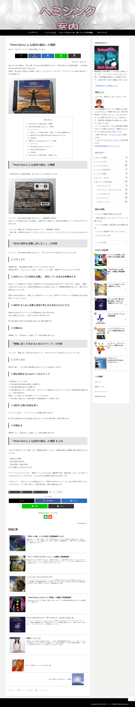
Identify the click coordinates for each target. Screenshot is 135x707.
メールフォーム (114, 134)
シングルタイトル (15, 492)
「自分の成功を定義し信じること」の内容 (40, 126)
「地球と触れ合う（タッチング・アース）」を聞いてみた (111, 219)
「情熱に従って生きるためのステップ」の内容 (41, 141)
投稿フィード (99, 387)
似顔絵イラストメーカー (111, 146)
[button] (74, 56)
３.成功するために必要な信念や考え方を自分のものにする (47, 135)
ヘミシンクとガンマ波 (102, 235)
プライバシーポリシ (112, 140)
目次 (45, 120)
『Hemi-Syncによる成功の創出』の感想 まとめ (42, 155)
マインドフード (27, 492)
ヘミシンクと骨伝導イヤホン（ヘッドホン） (110, 231)
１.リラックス (33, 129)
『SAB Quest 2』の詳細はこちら (106, 85)
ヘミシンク (54, 492)
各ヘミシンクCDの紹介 (41, 492)
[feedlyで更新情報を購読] (46, 517)
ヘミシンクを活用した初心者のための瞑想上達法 (111, 226)
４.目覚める (32, 138)
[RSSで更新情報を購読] (50, 517)
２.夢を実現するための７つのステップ (41, 146)
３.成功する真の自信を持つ (37, 149)
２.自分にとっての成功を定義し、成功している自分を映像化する (49, 132)
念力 (61, 492)
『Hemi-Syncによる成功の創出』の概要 (39, 124)
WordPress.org (100, 396)
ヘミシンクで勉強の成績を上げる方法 (107, 214)
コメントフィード (101, 391)
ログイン (98, 382)
